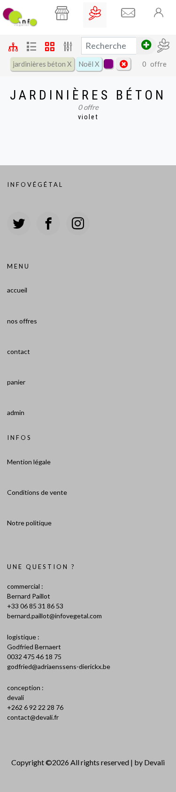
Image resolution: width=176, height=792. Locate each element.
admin (15, 412)
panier (16, 382)
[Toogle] (159, 12)
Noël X (88, 64)
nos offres (22, 321)
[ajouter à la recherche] (146, 45)
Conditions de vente (37, 492)
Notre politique (29, 523)
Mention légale (29, 462)
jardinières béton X (42, 64)
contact (18, 351)
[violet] (108, 64)
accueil (17, 290)
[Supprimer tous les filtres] (123, 64)
